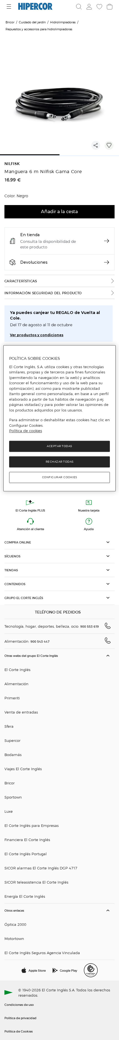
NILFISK (12, 163)
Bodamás (13, 754)
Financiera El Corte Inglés (27, 839)
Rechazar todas (60, 461)
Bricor (9, 782)
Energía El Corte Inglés (24, 896)
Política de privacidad (20, 1018)
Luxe (8, 811)
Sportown (13, 797)
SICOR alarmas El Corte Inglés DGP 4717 (40, 868)
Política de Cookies (18, 1031)
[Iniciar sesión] (88, 6)
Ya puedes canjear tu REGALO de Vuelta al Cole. (55, 315)
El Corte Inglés (17, 669)
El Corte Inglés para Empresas (31, 825)
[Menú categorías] (9, 6)
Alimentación (16, 683)
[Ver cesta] (109, 6)
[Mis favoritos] (98, 6)
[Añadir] (109, 145)
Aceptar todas (59, 446)
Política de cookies (25, 431)
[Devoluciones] (106, 262)
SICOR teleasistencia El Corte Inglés (36, 882)
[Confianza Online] (91, 970)
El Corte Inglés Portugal (25, 853)
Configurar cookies (59, 477)
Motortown (14, 938)
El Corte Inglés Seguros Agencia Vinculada (42, 952)
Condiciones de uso (19, 1004)
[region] (59, 418)
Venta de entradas (21, 712)
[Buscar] (79, 6)
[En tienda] (106, 241)
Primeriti (12, 697)
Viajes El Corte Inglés (23, 768)
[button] (59, 542)
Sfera (9, 726)
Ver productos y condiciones (36, 335)
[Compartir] (95, 145)
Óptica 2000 (15, 924)
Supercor (12, 740)
